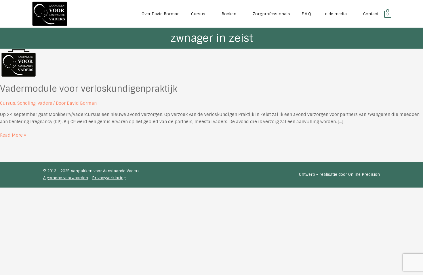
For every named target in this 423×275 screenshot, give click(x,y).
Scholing (26, 103)
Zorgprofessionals (271, 13)
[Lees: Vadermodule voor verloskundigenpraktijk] (18, 63)
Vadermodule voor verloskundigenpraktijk (88, 88)
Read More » (13, 135)
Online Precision (364, 174)
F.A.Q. (307, 13)
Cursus (7, 103)
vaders (45, 103)
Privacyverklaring (108, 177)
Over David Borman (161, 13)
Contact (370, 13)
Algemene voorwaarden (65, 177)
